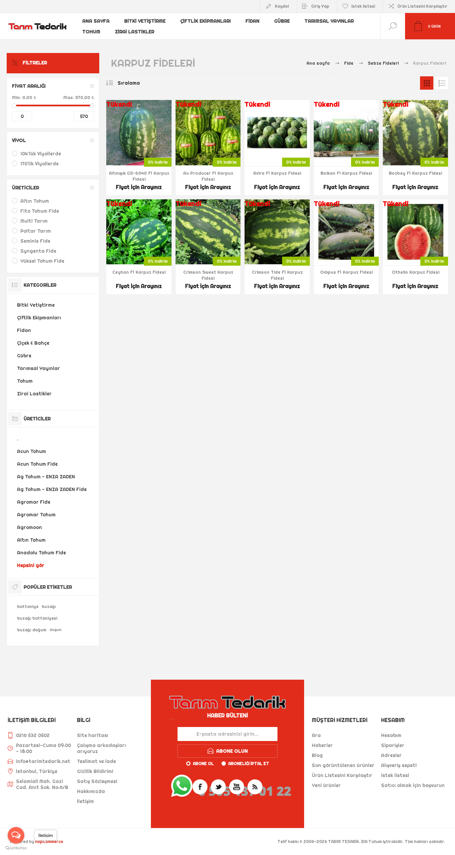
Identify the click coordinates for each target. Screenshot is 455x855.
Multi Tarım (34, 221)
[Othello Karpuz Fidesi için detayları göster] (415, 247)
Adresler (391, 755)
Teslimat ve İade (96, 761)
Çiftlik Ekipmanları (205, 21)
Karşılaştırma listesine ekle (161, 148)
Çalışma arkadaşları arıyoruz (101, 748)
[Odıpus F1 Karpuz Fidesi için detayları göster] (346, 247)
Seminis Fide (35, 241)
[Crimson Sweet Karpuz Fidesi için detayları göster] (208, 247)
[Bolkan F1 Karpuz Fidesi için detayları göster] (346, 147)
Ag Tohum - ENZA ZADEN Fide (52, 489)
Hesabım (391, 735)
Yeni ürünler (326, 785)
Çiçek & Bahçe (33, 343)
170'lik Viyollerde (39, 164)
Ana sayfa (96, 21)
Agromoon (29, 527)
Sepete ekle (131, 148)
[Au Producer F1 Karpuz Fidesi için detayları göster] (208, 147)
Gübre (282, 21)
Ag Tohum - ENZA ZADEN (46, 477)
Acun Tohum (31, 451)
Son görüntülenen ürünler (343, 765)
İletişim (85, 801)
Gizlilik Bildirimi (95, 771)
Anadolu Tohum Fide (41, 553)
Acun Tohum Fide (37, 464)
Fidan (252, 21)
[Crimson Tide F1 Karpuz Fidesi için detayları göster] (277, 247)
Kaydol (282, 6)
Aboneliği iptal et (248, 763)
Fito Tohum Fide (39, 211)
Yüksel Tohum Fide (42, 261)
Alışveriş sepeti (399, 765)
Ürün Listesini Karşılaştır (422, 6)
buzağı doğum (31, 629)
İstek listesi (395, 775)
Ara (316, 735)
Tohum (91, 32)
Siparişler (392, 745)
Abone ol (203, 763)
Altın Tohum (34, 201)
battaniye (27, 606)
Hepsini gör (30, 565)
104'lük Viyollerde (40, 154)
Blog (317, 755)
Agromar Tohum (36, 515)
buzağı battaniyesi (37, 618)
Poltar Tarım (35, 231)
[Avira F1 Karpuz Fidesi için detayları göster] (277, 147)
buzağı (49, 606)
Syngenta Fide (38, 251)
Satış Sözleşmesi (97, 781)
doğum (56, 630)
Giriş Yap (320, 6)
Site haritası (92, 735)
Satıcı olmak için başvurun (413, 785)
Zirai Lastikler (134, 32)
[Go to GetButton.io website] (16, 848)
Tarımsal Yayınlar (329, 21)
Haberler (322, 745)
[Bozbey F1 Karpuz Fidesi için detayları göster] (415, 147)
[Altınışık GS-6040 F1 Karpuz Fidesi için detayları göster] (139, 147)
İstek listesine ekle (146, 148)
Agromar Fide (33, 502)
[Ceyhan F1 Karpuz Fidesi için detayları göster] (139, 247)
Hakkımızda (91, 791)
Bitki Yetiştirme (145, 21)
